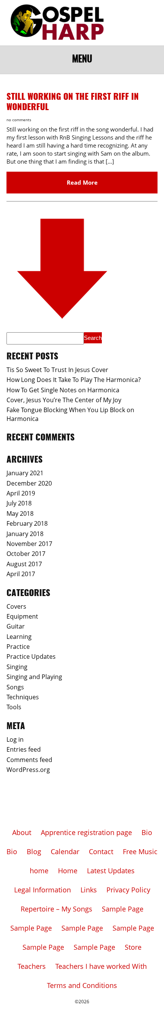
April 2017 (20, 574)
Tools (13, 707)
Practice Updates (31, 656)
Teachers (32, 966)
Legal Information (42, 889)
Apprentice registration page (86, 832)
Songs (15, 687)
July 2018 (19, 503)
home (39, 870)
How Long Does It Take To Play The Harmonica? (73, 379)
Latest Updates (111, 870)
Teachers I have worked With (101, 966)
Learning (19, 636)
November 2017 (29, 543)
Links (88, 889)
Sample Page (122, 908)
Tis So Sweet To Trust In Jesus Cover (57, 370)
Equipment (22, 616)
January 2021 (24, 473)
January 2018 (24, 534)
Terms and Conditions (82, 985)
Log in (15, 739)
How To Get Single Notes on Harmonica (62, 390)
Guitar (15, 626)
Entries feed (23, 749)
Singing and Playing (34, 677)
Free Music (140, 851)
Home (67, 870)
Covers (16, 606)
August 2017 (24, 564)
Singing (16, 667)
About (21, 832)
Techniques (22, 697)
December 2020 (29, 483)
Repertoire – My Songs (56, 908)
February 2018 (27, 523)
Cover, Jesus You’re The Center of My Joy (63, 400)
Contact (101, 851)
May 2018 (20, 513)
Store (133, 947)
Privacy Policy (128, 889)
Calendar (65, 851)
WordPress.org (28, 769)
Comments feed (29, 760)
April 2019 (20, 493)
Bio (146, 832)
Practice (18, 646)
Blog (34, 851)
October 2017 (25, 553)
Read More (82, 182)
